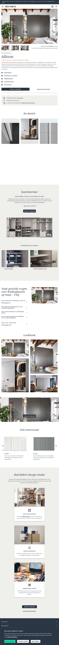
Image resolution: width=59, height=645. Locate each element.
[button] (52, 6)
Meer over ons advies (29, 206)
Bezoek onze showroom (43, 89)
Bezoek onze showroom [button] (29, 611)
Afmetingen (7, 72)
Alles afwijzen (35, 641)
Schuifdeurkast (7, 53)
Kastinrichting (9, 81)
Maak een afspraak (15, 89)
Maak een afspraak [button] (29, 211)
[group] (15, 448)
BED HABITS (4, 626)
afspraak (20, 98)
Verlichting (8, 84)
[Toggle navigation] (2, 6)
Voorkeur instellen (23, 641)
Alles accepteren (9, 641)
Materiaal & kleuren (10, 75)
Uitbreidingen (8, 78)
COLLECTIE (4, 621)
